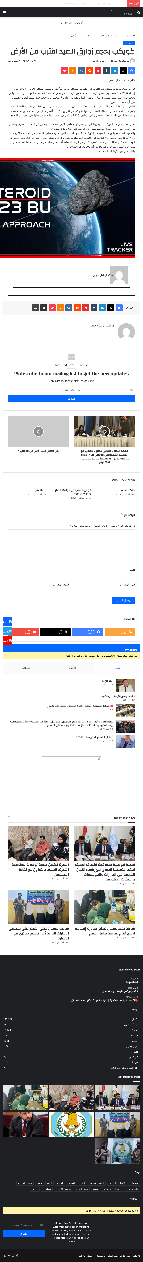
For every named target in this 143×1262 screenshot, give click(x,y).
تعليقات (26, 667)
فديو (136, 1051)
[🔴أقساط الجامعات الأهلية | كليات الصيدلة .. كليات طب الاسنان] (125, 710)
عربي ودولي (132, 1046)
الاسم (132, 569)
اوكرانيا (60, 1183)
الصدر (82, 1183)
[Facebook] (7, 621)
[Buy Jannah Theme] (71, 22)
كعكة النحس (128, 490)
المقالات (118, 35)
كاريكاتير (134, 1057)
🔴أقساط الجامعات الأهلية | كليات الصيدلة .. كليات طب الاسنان (80, 706)
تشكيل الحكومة (25, 1183)
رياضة (135, 1040)
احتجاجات (134, 1183)
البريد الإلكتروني (127, 584)
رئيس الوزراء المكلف (112, 1189)
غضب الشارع (82, 1189)
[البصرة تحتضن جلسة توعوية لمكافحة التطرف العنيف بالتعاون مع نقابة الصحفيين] (38, 843)
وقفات (35, 1189)
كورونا (135, 1062)
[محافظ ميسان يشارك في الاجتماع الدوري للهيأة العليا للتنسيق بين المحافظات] (25, 1124)
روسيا (95, 1189)
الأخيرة (72, 667)
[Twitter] (7, 631)
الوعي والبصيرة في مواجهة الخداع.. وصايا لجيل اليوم (72, 492)
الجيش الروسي (97, 1183)
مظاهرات (47, 1189)
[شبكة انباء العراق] (116, 12)
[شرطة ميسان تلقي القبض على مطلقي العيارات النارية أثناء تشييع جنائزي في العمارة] (38, 907)
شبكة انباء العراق (84, 1255)
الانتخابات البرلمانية (116, 1183)
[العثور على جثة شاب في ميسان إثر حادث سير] (71, 1124)
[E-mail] (128, 293)
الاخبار (135, 1019)
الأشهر (117, 667)
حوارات (134, 1035)
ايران (49, 1183)
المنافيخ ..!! (107, 681)
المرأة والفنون (131, 1024)
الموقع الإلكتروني (61, 584)
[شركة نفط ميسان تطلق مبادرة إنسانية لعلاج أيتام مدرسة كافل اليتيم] (104, 907)
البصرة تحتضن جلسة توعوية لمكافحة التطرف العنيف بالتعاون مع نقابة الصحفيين (40, 869)
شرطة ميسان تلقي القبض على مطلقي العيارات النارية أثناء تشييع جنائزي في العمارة (85, 3)
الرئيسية (128, 35)
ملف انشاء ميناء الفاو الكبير (124, 1068)
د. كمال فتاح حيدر (121, 61)
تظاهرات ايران (132, 1189)
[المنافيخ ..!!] (125, 685)
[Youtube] (7, 640)
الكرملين (71, 1183)
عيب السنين (41, 490)
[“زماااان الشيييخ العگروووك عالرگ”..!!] (125, 741)
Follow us (135, 1199)
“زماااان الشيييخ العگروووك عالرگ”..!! (94, 737)
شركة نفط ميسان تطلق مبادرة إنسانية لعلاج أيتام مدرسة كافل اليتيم (105, 931)
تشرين (39, 1183)
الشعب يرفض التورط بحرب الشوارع (117, 696)
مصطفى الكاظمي (63, 1189)
